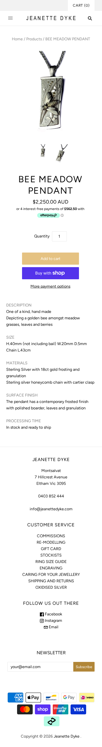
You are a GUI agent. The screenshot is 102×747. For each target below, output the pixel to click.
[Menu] (10, 18)
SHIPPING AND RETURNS (51, 581)
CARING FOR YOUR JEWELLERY (51, 574)
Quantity (42, 236)
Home (17, 39)
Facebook (53, 614)
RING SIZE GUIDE (51, 561)
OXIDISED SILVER (51, 587)
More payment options (50, 286)
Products (34, 39)
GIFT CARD (51, 548)
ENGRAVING (51, 568)
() (81, 5)
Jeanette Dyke (66, 736)
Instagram (53, 620)
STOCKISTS (51, 555)
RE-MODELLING (51, 542)
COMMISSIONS (51, 536)
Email (53, 627)
